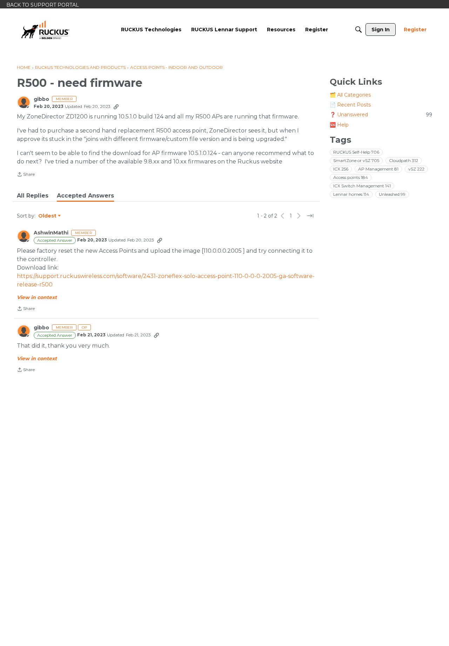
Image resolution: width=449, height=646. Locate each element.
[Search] (358, 29)
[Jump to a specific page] (310, 215)
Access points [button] (350, 177)
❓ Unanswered (381, 114)
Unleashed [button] (392, 193)
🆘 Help (339, 124)
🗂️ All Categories (350, 95)
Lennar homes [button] (351, 193)
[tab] (33, 196)
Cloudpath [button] (403, 160)
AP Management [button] (378, 168)
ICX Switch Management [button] (362, 185)
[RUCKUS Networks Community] (45, 29)
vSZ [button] (416, 168)
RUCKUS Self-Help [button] (356, 151)
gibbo (41, 99)
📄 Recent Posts (350, 105)
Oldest (47, 216)
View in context (37, 297)
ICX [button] (340, 168)
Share (26, 175)
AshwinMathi (51, 233)
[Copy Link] (116, 106)
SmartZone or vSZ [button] (356, 160)
